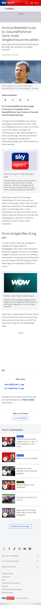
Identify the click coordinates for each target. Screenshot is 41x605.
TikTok (14, 548)
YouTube (24, 548)
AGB (3, 580)
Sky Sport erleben (10, 555)
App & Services (9, 566)
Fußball (10, 9)
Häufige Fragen (7, 574)
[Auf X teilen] (12, 100)
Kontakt (5, 586)
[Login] (26, 3)
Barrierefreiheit (7, 593)
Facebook (9, 548)
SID (3, 370)
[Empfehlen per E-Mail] (27, 100)
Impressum (6, 577)
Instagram (19, 548)
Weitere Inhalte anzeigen (20, 526)
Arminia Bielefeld (20, 418)
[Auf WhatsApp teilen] (20, 100)
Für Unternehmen (10, 561)
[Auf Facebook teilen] (5, 100)
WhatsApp (29, 548)
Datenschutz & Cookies (10, 583)
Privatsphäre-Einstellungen (12, 589)
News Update (28, 400)
